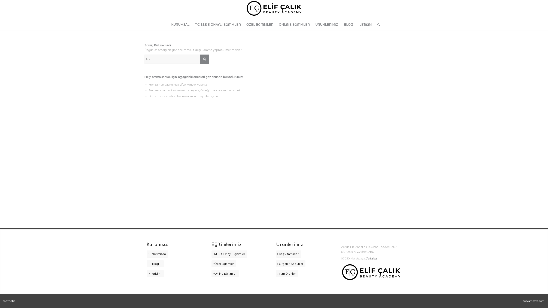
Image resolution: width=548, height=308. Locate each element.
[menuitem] (180, 24)
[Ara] (377, 24)
